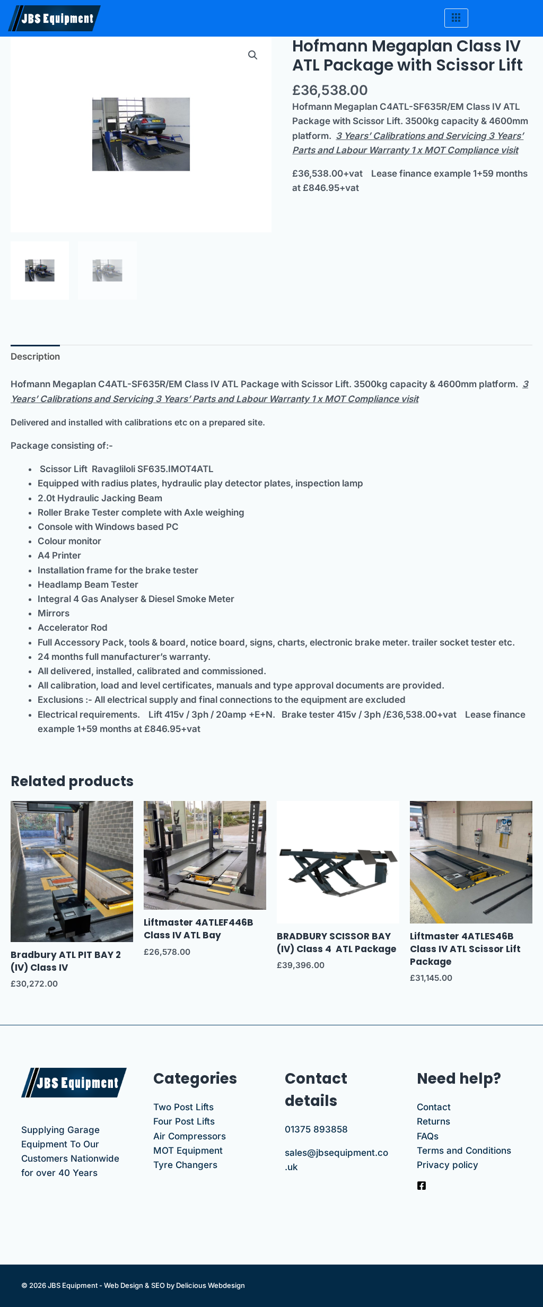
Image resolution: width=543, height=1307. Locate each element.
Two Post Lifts (183, 1107)
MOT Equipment (188, 1150)
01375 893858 (316, 1129)
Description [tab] (35, 356)
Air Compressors (189, 1136)
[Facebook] (421, 1185)
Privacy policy (447, 1165)
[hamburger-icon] (456, 18)
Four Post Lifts (184, 1121)
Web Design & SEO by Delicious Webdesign (174, 1285)
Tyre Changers (185, 1165)
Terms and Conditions (464, 1150)
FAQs (428, 1136)
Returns (433, 1121)
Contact (434, 1107)
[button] (252, 55)
